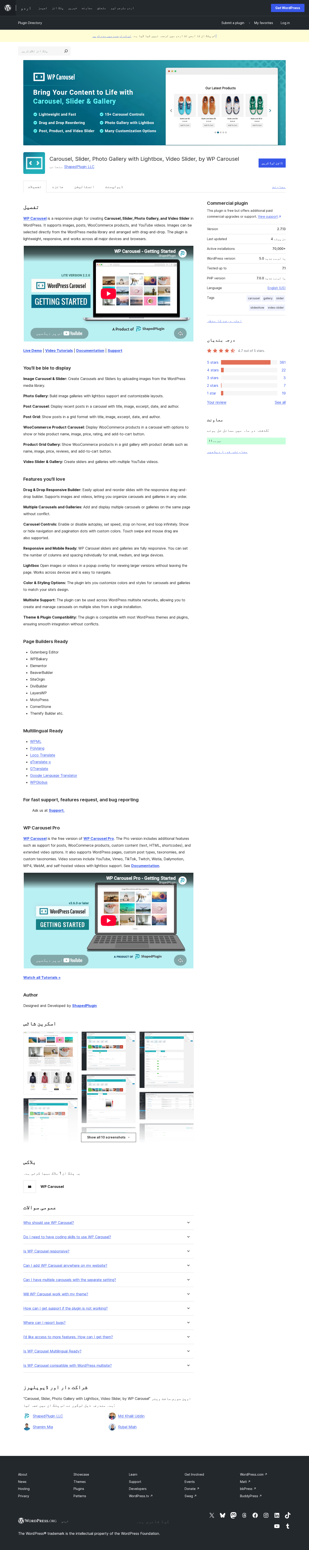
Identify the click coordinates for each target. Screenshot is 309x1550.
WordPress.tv (141, 1496)
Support (135, 1482)
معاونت (279, 186)
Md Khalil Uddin (131, 1416)
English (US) (277, 288)
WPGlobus (39, 782)
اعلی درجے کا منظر (224, 320)
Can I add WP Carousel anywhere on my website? (65, 1265)
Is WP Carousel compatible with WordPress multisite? (67, 1365)
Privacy (23, 1496)
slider (280, 298)
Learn (133, 1474)
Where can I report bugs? (44, 1323)
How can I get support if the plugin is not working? (65, 1308)
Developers (138, 1489)
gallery (268, 298)
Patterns (80, 1496)
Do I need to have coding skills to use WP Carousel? (67, 1237)
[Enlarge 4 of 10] (129, 1080)
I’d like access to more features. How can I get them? (68, 1337)
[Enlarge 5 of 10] (129, 1133)
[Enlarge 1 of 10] (71, 1037)
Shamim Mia (43, 1427)
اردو (65, 1521)
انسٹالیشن (84, 186)
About (22, 1474)
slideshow (257, 307)
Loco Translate (42, 755)
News (22, 1482)
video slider (276, 307)
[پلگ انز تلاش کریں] (66, 51)
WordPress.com (253, 1474)
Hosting (24, 1489)
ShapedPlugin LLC (79, 166)
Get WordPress (287, 8)
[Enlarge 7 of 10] (187, 1098)
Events (190, 1482)
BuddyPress (251, 1496)
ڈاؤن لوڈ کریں (272, 163)
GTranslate (39, 768)
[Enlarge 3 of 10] (129, 1037)
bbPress (248, 1489)
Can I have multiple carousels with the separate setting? (69, 1280)
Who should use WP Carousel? (48, 1223)
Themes (80, 1482)
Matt (245, 1482)
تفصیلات (35, 186)
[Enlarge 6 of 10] (187, 1037)
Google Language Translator (53, 775)
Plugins (79, 1489)
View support (268, 216)
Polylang (37, 748)
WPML (35, 741)
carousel (254, 298)
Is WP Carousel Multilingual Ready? (52, 1351)
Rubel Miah (127, 1427)
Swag (191, 1496)
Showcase (81, 1474)
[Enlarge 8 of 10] (187, 1129)
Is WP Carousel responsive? (46, 1251)
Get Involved (194, 1474)
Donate (192, 1489)
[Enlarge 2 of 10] (71, 1104)
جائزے (58, 186)
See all (280, 402)
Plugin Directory (30, 23)
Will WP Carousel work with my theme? (55, 1294)
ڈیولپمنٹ (114, 186)
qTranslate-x (40, 762)
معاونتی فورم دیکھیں (227, 451)
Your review (216, 402)
